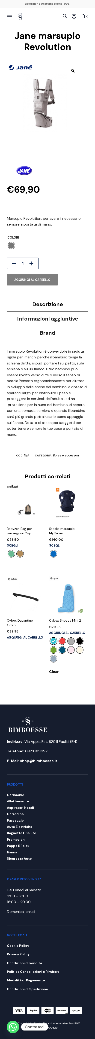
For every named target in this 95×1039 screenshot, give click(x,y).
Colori (13, 237)
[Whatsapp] (13, 1027)
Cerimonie (15, 795)
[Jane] (24, 167)
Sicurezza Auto (19, 858)
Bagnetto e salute (21, 833)
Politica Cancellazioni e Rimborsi (33, 972)
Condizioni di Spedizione (27, 989)
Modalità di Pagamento (26, 980)
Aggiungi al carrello (32, 280)
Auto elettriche (19, 827)
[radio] (11, 245)
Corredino (15, 814)
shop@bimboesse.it (38, 760)
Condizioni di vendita (24, 963)
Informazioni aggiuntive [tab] (47, 318)
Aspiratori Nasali (20, 808)
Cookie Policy (18, 946)
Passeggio (15, 820)
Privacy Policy (18, 954)
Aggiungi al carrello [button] (25, 637)
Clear (54, 671)
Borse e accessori (66, 455)
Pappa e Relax (18, 846)
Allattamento (18, 801)
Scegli (12, 545)
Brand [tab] (47, 332)
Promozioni (16, 839)
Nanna (12, 852)
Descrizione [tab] (47, 304)
